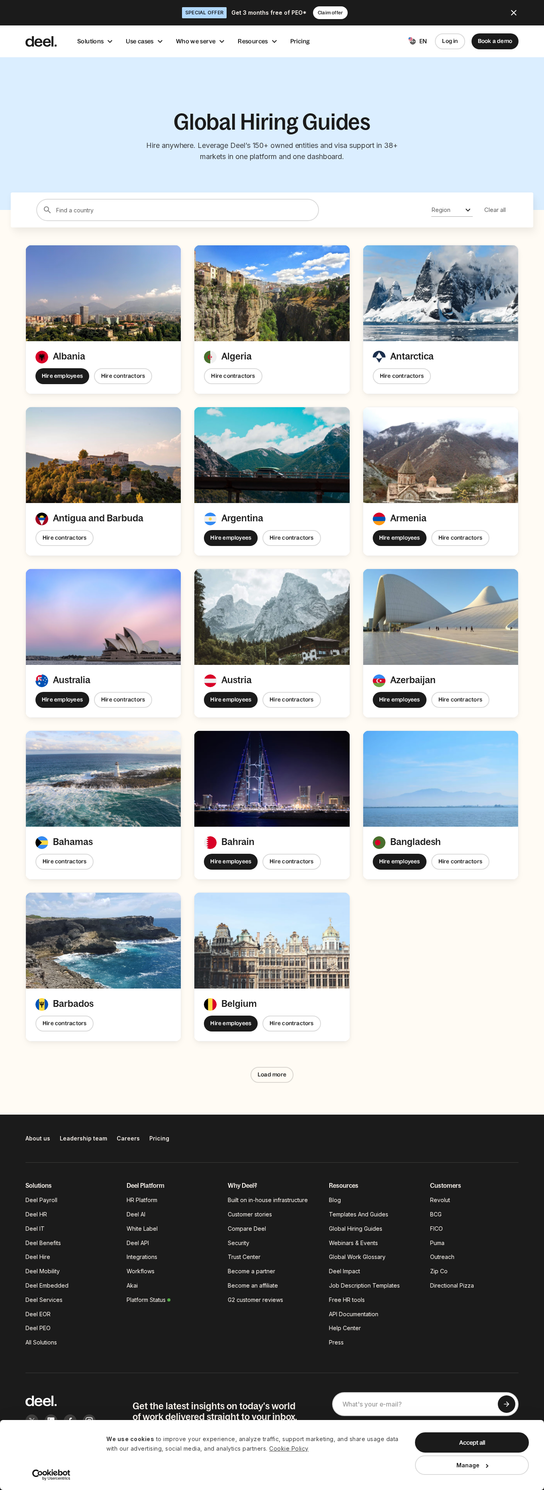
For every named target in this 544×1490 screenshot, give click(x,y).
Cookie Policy (289, 1448)
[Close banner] (514, 12)
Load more (272, 1074)
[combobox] (452, 210)
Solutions (90, 41)
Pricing (300, 41)
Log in (450, 41)
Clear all (495, 210)
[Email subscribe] (506, 1404)
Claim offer (330, 13)
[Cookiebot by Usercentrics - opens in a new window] (51, 1474)
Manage (467, 1465)
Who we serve (196, 41)
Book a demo (495, 41)
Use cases (139, 41)
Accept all (472, 1442)
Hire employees (62, 376)
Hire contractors (123, 376)
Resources (253, 41)
